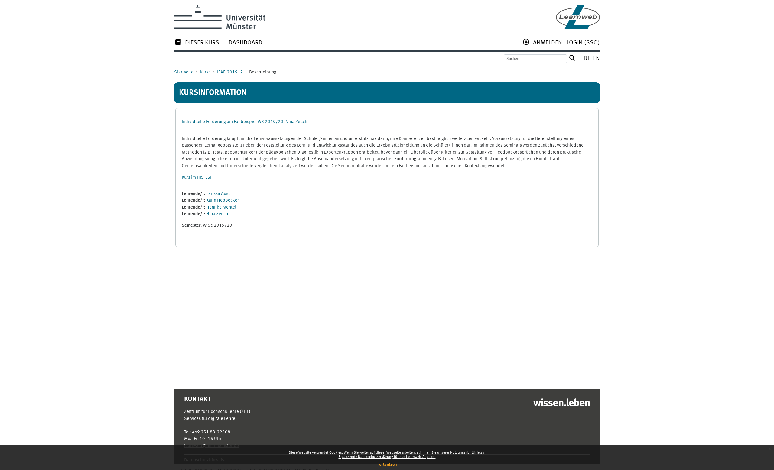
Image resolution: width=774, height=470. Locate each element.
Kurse (205, 72)
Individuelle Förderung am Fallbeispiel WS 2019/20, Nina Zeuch (244, 122)
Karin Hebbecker (222, 200)
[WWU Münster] (219, 17)
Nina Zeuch (217, 214)
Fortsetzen (387, 464)
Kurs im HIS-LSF (197, 177)
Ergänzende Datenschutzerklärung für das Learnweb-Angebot (387, 457)
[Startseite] (578, 17)
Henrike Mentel (221, 207)
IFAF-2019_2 (230, 72)
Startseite (184, 72)
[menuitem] (196, 43)
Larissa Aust (218, 194)
